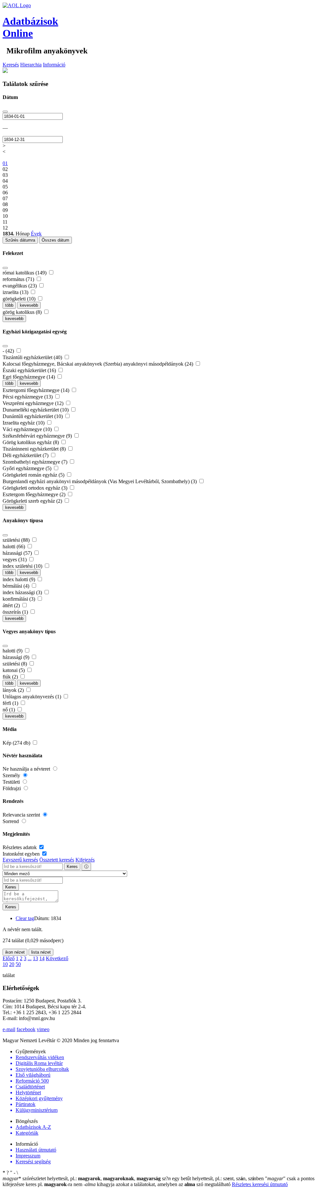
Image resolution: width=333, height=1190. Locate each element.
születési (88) (17, 540)
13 (35, 958)
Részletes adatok (20, 847)
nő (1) (9, 709)
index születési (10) (23, 566)
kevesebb (29, 305)
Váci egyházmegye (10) (28, 429)
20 (11, 964)
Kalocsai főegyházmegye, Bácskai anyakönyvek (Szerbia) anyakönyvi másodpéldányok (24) (98, 364)
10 (5, 964)
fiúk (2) (11, 676)
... (30, 958)
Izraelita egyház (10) (24, 423)
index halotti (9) (19, 579)
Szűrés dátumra (20, 240)
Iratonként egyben (22, 854)
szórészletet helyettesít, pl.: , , (82, 1178)
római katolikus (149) (25, 272)
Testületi (12, 782)
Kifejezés (85, 859)
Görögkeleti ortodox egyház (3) (36, 488)
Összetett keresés (56, 859)
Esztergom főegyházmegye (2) (35, 494)
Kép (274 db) (17, 743)
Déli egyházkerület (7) (26, 455)
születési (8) (15, 663)
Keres (72, 866)
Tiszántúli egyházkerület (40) (33, 357)
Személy (12, 775)
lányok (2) (14, 690)
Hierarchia (31, 64)
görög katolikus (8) (23, 312)
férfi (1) (11, 703)
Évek (36, 233)
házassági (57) (18, 553)
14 (42, 958)
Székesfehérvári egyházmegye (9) (38, 436)
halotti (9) (13, 650)
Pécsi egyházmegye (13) (28, 396)
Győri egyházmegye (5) (28, 468)
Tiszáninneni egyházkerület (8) (35, 449)
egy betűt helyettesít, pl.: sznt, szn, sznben (213, 1178)
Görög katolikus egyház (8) (31, 442)
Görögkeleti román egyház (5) (34, 475)
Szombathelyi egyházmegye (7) (36, 462)
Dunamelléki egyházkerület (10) (36, 410)
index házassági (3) (23, 592)
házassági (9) (17, 657)
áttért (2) (12, 605)
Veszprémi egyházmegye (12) (34, 403)
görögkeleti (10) (20, 298)
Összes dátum (55, 240)
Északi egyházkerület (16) (30, 370)
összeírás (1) (16, 612)
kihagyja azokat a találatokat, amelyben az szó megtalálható (158, 1184)
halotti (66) (14, 546)
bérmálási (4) (17, 586)
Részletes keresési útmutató (260, 1184)
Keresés (11, 64)
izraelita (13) (16, 292)
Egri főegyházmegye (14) (29, 377)
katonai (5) (14, 670)
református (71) (19, 279)
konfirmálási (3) (19, 599)
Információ (54, 64)
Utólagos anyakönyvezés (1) (32, 696)
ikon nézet (15, 952)
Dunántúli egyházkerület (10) (33, 416)
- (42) (9, 351)
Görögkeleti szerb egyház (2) (33, 501)
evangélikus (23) (20, 285)
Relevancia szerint (22, 815)
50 (18, 964)
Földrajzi (12, 788)
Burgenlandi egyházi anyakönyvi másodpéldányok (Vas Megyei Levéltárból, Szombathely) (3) (100, 481)
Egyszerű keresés (20, 859)
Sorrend (11, 821)
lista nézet (41, 952)
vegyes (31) (15, 559)
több (9, 305)
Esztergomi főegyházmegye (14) (37, 390)
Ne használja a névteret (27, 769)
